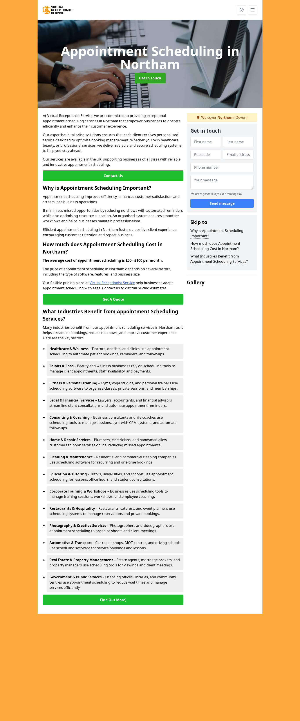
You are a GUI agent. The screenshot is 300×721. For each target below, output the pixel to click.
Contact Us (113, 175)
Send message (222, 203)
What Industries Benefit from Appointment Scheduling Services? (219, 259)
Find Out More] (113, 599)
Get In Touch (150, 78)
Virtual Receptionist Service (112, 282)
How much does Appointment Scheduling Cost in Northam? (215, 246)
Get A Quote (113, 299)
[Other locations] (241, 10)
